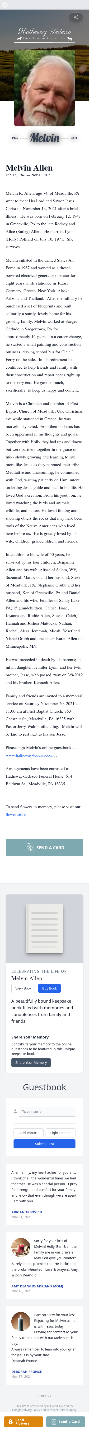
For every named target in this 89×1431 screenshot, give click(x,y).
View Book (23, 988)
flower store (16, 814)
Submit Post (44, 1143)
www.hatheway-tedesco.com (31, 755)
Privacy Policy (31, 1410)
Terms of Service (58, 1410)
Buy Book (49, 988)
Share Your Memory (31, 1062)
